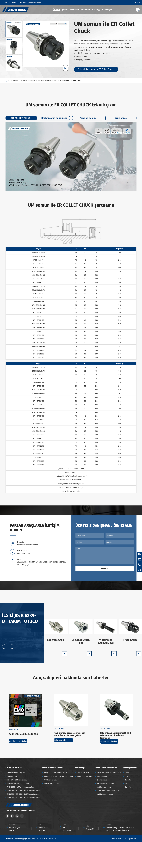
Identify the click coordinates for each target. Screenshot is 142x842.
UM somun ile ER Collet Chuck (70, 81)
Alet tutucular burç (104, 787)
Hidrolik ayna (12, 776)
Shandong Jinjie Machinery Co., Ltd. (28, 839)
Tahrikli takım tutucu (51, 783)
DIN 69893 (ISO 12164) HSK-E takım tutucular (23, 798)
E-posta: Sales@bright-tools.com (27, 543)
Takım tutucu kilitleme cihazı (108, 791)
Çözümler (85, 9)
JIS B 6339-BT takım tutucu (47, 81)
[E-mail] (139, 559)
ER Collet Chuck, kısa (81, 641)
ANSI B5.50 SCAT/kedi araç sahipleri (20, 787)
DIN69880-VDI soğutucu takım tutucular (58, 776)
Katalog (96, 9)
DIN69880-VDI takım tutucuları (55, 773)
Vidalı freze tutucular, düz (106, 641)
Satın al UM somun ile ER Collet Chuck (97, 69)
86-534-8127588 (9, 2)
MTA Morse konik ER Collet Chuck (109, 773)
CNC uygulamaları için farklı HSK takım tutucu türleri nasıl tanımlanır (115, 735)
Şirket (65, 9)
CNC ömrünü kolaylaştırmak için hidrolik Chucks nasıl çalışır (69, 734)
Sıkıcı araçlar (80, 768)
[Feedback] (139, 569)
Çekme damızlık (103, 780)
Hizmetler (74, 9)
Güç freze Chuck (56, 639)
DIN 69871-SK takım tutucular (18, 783)
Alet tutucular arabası (105, 794)
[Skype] (139, 554)
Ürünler (56, 9)
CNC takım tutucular (27, 81)
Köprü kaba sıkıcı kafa (85, 776)
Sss (126, 783)
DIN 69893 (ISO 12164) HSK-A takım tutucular (23, 791)
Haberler (128, 780)
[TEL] (139, 564)
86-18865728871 (67, 829)
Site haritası (117, 839)
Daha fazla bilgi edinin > (18, 741)
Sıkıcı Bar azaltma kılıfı (105, 783)
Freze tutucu (130, 639)
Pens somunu (102, 776)
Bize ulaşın (107, 9)
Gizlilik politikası (130, 839)
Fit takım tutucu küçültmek (17, 773)
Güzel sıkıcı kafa (83, 773)
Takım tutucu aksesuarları (106, 768)
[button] (4, 646)
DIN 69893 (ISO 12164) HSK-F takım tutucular (23, 794)
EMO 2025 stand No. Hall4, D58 (23, 734)
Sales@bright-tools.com (30, 2)
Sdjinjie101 (90, 829)
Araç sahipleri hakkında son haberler (71, 677)
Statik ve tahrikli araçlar (52, 768)
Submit (104, 568)
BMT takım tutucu (50, 780)
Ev (9, 81)
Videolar (128, 776)
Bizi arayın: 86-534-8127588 (23, 551)
